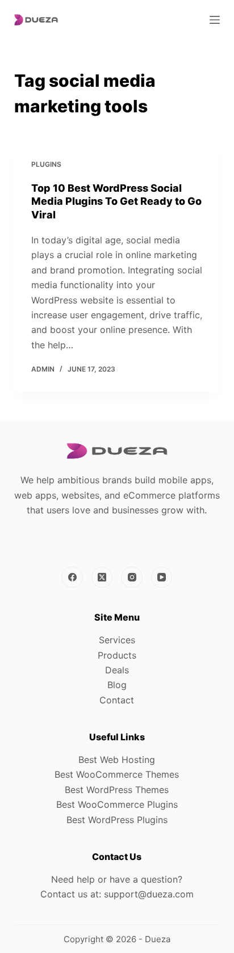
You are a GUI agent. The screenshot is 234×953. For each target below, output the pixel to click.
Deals (117, 670)
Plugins (46, 164)
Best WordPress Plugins (117, 819)
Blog (117, 684)
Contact (116, 700)
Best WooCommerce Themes (117, 774)
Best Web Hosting (116, 759)
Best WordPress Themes (117, 789)
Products (117, 655)
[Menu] (215, 20)
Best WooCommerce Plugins (117, 804)
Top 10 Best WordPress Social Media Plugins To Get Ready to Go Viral (116, 201)
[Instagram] (132, 577)
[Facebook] (72, 577)
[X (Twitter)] (102, 577)
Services (117, 640)
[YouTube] (162, 577)
